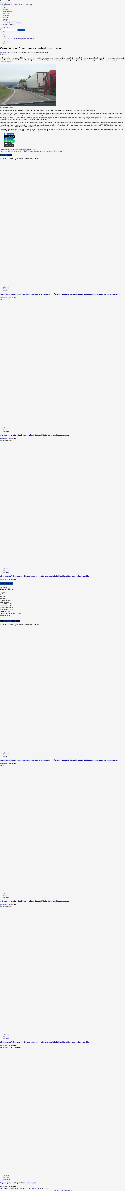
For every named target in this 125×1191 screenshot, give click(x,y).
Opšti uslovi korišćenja (14, 23)
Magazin (6, 432)
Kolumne (6, 15)
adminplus (3, 52)
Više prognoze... (5, 615)
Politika (5, 19)
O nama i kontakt (8, 24)
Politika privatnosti (9, 21)
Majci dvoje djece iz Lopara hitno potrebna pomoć (19, 1183)
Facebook (3, 32)
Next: (31, 151)
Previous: (17, 149)
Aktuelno (6, 8)
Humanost (6, 13)
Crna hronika (7, 11)
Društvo (6, 10)
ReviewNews (35, 1188)
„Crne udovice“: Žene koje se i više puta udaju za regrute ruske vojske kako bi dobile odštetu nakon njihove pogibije (44, 576)
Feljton (5, 17)
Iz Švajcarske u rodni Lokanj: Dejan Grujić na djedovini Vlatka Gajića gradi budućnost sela (34, 435)
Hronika (6, 572)
